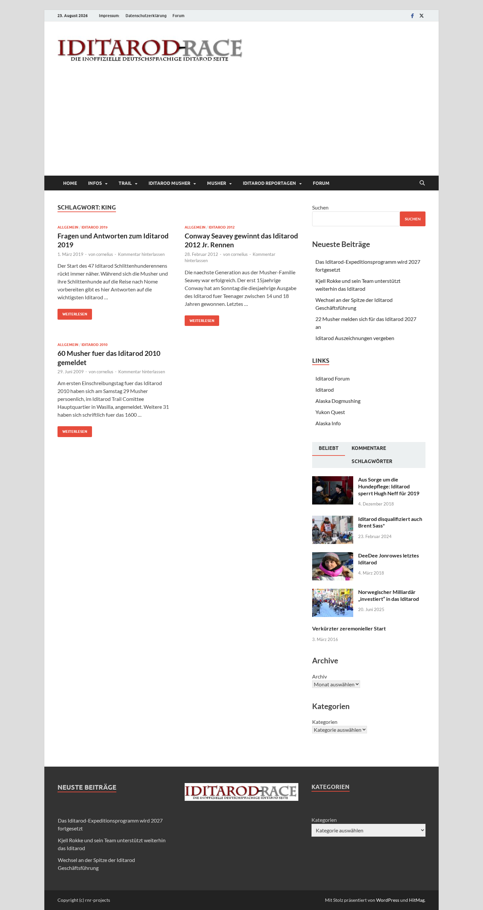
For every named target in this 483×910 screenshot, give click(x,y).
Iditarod (324, 389)
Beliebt (328, 448)
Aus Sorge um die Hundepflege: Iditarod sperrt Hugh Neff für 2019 (388, 486)
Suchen (320, 207)
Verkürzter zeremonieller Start (349, 628)
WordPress (387, 900)
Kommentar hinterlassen (141, 254)
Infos (95, 183)
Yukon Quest (330, 412)
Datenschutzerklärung (146, 15)
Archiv (319, 676)
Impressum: (109, 15)
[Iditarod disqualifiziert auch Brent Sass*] (332, 519)
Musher (216, 183)
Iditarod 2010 (94, 344)
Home (70, 183)
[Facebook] (412, 15)
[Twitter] (422, 15)
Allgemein (68, 227)
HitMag (417, 900)
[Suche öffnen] (422, 183)
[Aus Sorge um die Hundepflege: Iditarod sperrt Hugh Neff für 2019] (332, 480)
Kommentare (369, 448)
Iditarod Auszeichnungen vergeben (354, 338)
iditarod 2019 (94, 227)
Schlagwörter (372, 461)
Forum (178, 15)
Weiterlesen (72, 312)
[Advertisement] (241, 126)
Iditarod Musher (169, 183)
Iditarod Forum (332, 378)
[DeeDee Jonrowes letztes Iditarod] (332, 556)
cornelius (104, 254)
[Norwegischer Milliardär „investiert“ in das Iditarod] (332, 592)
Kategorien (324, 722)
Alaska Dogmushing (337, 401)
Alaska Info (328, 423)
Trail (125, 183)
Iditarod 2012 (222, 227)
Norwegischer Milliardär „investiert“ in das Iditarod (388, 595)
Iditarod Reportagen (269, 183)
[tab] (328, 449)
